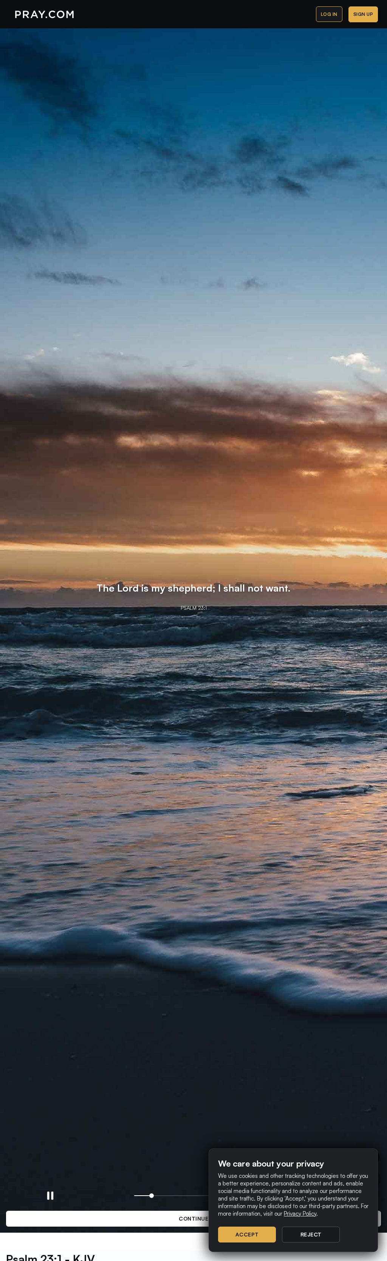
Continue (193, 1218)
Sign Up (363, 14)
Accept (247, 1234)
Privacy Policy (300, 1213)
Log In (329, 14)
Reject (311, 1234)
